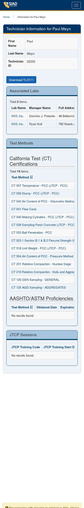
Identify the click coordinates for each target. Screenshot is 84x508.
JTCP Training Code (25, 347)
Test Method (20, 177)
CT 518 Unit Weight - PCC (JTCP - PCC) (38, 248)
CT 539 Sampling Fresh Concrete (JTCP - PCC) (43, 224)
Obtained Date (46, 307)
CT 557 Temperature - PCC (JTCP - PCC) (39, 185)
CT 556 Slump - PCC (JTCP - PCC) (35, 193)
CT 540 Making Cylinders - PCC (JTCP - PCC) (42, 217)
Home (6, 17)
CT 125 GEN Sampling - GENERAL (35, 279)
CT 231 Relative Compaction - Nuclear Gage (41, 264)
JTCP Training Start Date (61, 347)
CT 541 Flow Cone (23, 209)
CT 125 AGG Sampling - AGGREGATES (38, 287)
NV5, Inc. (17, 116)
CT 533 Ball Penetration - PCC (31, 232)
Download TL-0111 (21, 80)
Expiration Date (71, 307)
